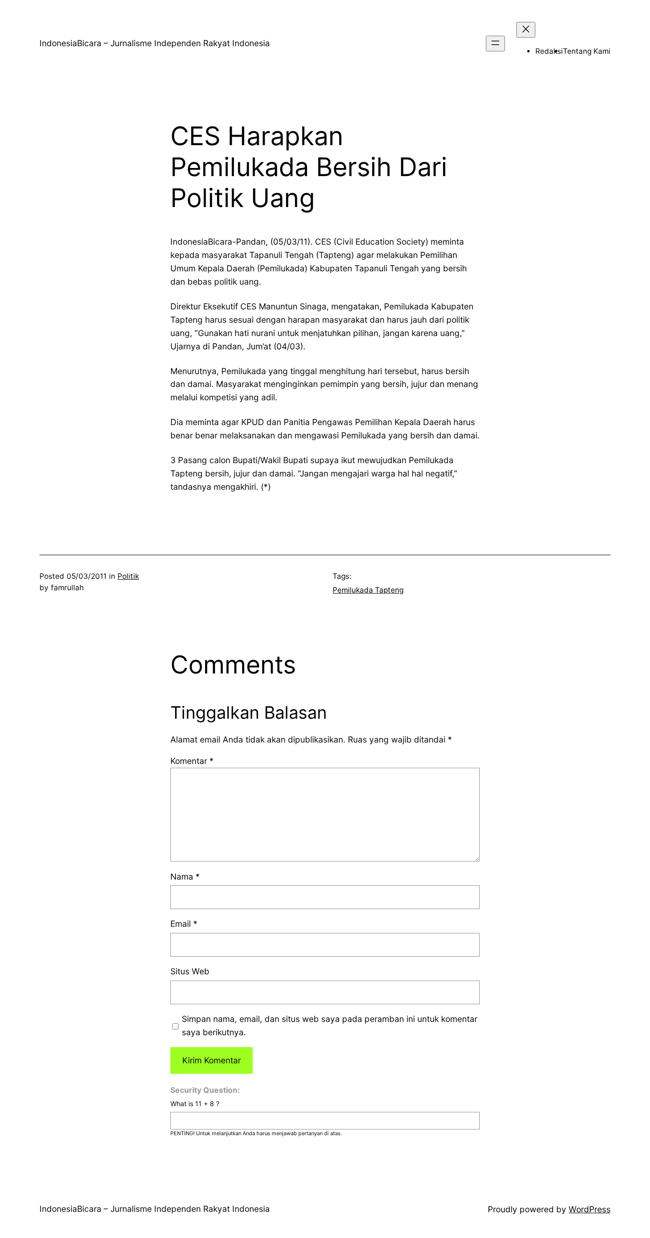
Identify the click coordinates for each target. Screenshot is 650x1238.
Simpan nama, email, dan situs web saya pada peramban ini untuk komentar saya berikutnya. (329, 1025)
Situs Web (189, 971)
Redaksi (549, 51)
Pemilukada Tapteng (368, 589)
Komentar (192, 761)
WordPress (590, 1209)
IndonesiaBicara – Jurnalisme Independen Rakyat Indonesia (154, 43)
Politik (128, 576)
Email (183, 924)
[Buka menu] (495, 43)
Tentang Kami (587, 51)
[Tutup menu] (525, 30)
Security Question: (205, 1090)
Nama (185, 876)
